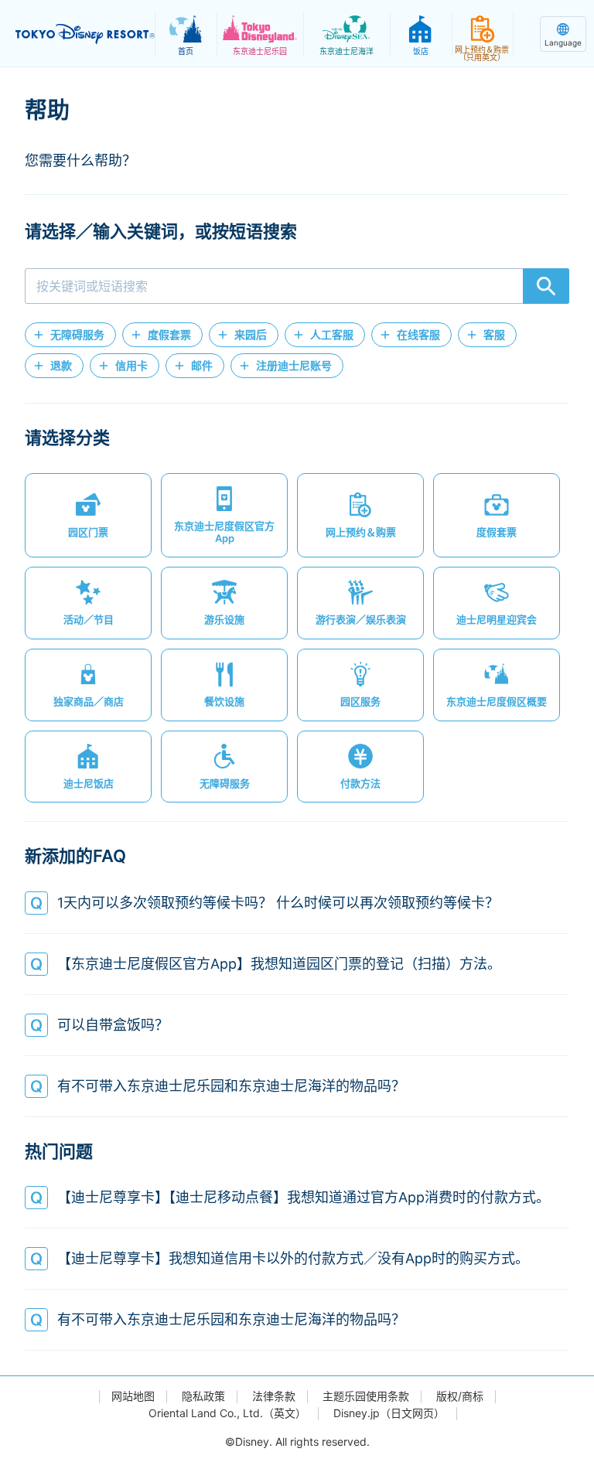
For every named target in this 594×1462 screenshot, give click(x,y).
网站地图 (133, 1396)
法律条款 (273, 1396)
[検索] (546, 286)
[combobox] (297, 286)
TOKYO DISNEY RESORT (85, 34)
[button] (70, 334)
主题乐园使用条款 (366, 1396)
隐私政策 (203, 1396)
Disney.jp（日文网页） (389, 1413)
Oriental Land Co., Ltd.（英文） (227, 1413)
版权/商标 (459, 1396)
